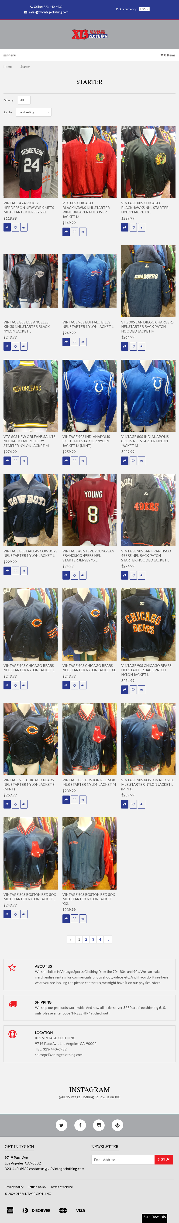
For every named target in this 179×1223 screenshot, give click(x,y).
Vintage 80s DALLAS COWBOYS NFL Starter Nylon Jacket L (30, 553)
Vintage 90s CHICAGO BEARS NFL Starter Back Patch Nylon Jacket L (146, 670)
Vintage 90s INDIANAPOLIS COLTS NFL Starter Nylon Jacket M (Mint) (86, 441)
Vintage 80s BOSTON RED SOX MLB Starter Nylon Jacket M (89, 782)
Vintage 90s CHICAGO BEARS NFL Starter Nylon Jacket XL (89, 667)
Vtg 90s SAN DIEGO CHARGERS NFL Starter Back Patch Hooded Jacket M (147, 326)
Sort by (7, 112)
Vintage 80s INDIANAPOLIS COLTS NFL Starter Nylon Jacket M (145, 441)
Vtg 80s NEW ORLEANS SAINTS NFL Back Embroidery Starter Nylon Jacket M (29, 441)
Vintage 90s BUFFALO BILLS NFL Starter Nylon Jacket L (88, 324)
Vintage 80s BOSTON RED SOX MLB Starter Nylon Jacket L (29, 896)
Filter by (8, 100)
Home (7, 66)
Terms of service (61, 1187)
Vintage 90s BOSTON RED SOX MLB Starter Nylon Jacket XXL (88, 899)
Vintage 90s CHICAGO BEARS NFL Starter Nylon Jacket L (29, 667)
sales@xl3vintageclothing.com (48, 12)
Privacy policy (14, 1187)
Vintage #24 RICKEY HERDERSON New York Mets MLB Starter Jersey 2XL (28, 207)
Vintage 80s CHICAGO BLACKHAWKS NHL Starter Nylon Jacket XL (145, 207)
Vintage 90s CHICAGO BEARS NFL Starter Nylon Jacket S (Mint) (29, 784)
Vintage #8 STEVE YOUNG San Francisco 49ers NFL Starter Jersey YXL (88, 555)
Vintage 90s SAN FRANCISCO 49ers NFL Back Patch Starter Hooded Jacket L (146, 555)
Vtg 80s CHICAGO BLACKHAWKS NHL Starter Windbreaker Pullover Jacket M (86, 210)
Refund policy (37, 1187)
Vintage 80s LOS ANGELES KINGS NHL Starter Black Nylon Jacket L (26, 326)
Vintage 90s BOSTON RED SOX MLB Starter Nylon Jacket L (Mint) (147, 784)
